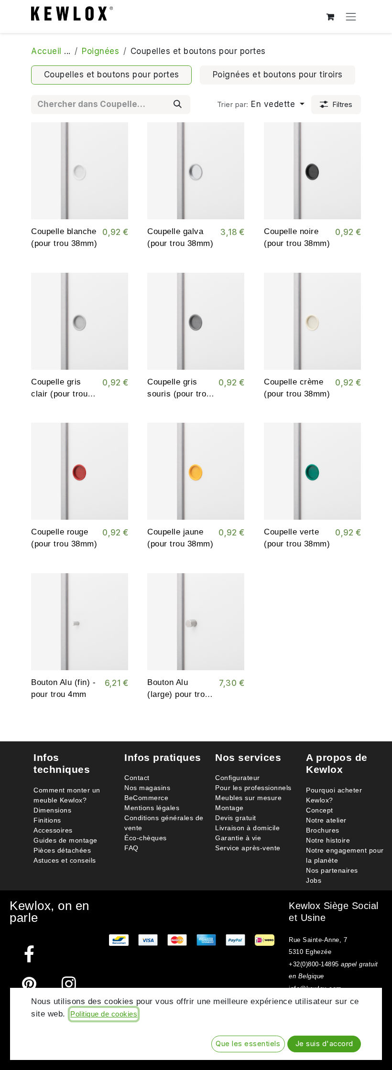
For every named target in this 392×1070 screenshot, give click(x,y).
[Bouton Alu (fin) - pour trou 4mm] (79, 621)
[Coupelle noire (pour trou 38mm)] (312, 170)
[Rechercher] (177, 104)
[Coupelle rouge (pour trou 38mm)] (79, 471)
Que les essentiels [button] (248, 1043)
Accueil (46, 51)
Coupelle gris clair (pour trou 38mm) (59, 393)
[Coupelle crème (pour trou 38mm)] (312, 321)
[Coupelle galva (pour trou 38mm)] (195, 170)
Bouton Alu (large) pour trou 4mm (178, 694)
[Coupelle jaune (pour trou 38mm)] (195, 471)
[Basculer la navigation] (351, 16)
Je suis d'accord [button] (324, 1043)
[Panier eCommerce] (330, 16)
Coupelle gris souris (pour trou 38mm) (179, 393)
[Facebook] (29, 954)
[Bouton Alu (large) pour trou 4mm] (195, 621)
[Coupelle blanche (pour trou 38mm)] (79, 170)
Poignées (100, 51)
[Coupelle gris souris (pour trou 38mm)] (195, 321)
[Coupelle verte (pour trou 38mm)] (312, 471)
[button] (260, 104)
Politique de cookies (103, 1014)
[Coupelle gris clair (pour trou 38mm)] (79, 321)
